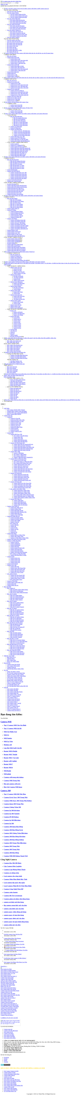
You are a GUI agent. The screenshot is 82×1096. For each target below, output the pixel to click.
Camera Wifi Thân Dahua (20, 503)
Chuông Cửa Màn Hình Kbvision (18, 358)
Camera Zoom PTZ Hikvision (17, 138)
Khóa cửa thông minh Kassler (17, 382)
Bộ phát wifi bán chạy (15, 336)
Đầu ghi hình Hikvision (16, 116)
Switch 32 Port (17, 326)
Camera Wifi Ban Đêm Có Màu (18, 555)
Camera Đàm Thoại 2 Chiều (17, 578)
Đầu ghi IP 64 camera (15, 630)
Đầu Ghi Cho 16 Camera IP (17, 627)
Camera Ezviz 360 (18, 438)
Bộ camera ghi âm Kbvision (17, 26)
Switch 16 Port (17, 323)
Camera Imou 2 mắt (12, 74)
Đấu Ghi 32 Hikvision (16, 618)
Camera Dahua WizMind (13, 241)
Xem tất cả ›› (4, 966)
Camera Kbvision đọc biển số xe (15, 188)
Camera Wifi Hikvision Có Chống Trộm (23, 496)
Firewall (12, 333)
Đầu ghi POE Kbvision (16, 164)
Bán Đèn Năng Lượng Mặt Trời (9, 982)
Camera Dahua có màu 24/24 (14, 234)
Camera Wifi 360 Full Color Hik (21, 470)
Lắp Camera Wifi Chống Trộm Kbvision (23, 494)
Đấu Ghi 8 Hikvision (15, 604)
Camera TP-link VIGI (27, 108)
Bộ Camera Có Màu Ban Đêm (18, 553)
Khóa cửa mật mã (14, 392)
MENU (3, 404)
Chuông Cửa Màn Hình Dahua (18, 356)
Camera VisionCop (30, 251)
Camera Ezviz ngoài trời (13, 89)
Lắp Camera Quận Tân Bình (8, 993)
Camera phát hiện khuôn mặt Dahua (16, 247)
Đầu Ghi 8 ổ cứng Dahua (16, 651)
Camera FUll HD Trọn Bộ (17, 519)
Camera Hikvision (43, 113)
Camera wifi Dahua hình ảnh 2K (18, 227)
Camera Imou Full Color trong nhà (19, 60)
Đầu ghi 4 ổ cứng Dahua (16, 205)
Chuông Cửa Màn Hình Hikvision (19, 355)
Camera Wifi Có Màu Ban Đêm (18, 458)
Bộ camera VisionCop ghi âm (17, 33)
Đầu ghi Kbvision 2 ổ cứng (17, 165)
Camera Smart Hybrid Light (17, 146)
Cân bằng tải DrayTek (19, 299)
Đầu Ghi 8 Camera (12, 601)
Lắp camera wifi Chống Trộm (17, 489)
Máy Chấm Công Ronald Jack (14, 345)
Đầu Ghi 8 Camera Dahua (17, 602)
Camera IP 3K (13, 527)
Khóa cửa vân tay (14, 389)
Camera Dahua (39, 195)
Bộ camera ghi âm (11, 47)
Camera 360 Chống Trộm (16, 536)
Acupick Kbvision (11, 184)
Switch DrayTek (17, 297)
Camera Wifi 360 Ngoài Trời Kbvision (23, 448)
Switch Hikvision (17, 284)
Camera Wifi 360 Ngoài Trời (17, 569)
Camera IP (9, 417)
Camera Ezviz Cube (15, 83)
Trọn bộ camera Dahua (13, 13)
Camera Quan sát (11, 667)
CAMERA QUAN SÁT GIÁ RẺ (9, 1017)
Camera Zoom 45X (15, 562)
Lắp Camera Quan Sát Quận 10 (9, 1003)
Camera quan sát (8, 1029)
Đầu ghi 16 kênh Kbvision (17, 612)
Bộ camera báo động (12, 49)
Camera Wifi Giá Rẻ (9, 1087)
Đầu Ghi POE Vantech (16, 637)
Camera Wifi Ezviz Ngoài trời (21, 476)
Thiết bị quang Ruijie (18, 280)
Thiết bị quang (14, 335)
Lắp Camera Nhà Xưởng (10, 1084)
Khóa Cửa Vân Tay (6, 986)
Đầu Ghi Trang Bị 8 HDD (13, 650)
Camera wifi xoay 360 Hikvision (21, 131)
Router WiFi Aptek (18, 302)
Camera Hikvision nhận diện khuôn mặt (20, 149)
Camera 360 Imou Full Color (20, 467)
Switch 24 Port (17, 325)
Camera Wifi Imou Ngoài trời (20, 474)
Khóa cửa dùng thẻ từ (15, 391)
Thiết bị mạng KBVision (16, 307)
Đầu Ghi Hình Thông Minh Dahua (19, 589)
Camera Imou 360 (18, 437)
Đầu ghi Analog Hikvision (20, 118)
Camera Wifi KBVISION (13, 171)
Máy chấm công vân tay (13, 342)
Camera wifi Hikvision (16, 129)
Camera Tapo (25, 102)
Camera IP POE (14, 428)
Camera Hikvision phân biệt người (19, 151)
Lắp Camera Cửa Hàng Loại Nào (12, 1081)
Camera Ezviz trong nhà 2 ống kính (19, 87)
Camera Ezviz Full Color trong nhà (19, 85)
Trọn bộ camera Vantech (13, 37)
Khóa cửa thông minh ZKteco (17, 384)
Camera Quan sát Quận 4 (13, 699)
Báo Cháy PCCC (11, 657)
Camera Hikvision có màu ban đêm (19, 139)
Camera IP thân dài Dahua (17, 213)
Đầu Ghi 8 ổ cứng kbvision (17, 654)
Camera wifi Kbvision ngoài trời (18, 175)
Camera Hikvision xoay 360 (17, 136)
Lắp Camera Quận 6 (12, 702)
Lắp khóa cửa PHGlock (16, 381)
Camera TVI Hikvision (16, 126)
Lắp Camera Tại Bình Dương (8, 970)
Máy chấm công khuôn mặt (14, 341)
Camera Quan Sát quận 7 (7, 1002)
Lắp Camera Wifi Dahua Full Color (22, 463)
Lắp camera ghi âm (12, 573)
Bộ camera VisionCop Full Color (18, 34)
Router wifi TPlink (18, 315)
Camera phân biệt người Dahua (15, 244)
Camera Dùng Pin (11, 584)
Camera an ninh (8, 1077)
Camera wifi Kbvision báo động (18, 178)
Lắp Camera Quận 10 (12, 707)
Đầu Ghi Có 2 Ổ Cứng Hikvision (18, 641)
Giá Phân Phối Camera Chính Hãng (10, 1006)
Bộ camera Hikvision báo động (18, 23)
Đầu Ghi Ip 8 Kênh (15, 625)
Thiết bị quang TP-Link (19, 273)
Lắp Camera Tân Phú (12, 690)
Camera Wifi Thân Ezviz (19, 502)
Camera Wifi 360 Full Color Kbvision (23, 468)
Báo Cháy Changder (12, 371)
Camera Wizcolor (14, 546)
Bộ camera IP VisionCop (16, 31)
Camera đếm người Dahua (13, 246)
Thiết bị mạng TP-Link (16, 267)
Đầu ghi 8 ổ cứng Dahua (16, 207)
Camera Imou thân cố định (17, 66)
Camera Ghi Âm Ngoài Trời (17, 575)
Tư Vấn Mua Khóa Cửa (13, 684)
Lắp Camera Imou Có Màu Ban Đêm (22, 461)
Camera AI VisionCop (16, 259)
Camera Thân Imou (18, 500)
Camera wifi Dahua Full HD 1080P (19, 225)
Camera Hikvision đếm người (17, 155)
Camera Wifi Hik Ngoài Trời (20, 479)
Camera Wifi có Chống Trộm (17, 535)
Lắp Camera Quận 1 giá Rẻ (14, 694)
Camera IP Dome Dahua (16, 211)
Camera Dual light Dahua (16, 550)
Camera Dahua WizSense (13, 240)
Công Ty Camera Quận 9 (13, 706)
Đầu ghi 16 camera (12, 608)
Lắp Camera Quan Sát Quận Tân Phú (10, 995)
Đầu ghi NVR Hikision (19, 119)
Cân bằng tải (13, 330)
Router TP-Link (17, 270)
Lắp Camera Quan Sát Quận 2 (8, 987)
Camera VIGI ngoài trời (16, 112)
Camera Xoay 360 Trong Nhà (17, 568)
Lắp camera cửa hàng (9, 1036)
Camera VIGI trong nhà (16, 110)
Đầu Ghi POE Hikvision (16, 634)
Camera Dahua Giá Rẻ (9, 1072)
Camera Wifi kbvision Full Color (21, 464)
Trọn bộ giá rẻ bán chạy (13, 11)
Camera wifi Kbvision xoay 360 (18, 172)
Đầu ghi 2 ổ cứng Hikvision (20, 122)
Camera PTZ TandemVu (16, 145)
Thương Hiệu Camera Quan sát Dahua (17, 411)
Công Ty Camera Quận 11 (13, 709)
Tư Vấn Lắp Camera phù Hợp (14, 678)
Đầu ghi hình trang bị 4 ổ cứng (15, 644)
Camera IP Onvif (14, 430)
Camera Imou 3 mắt (12, 76)
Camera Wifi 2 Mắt (15, 451)
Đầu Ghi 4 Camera (12, 594)
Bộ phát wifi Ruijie (18, 276)
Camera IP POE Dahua (16, 214)
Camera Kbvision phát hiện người (15, 190)
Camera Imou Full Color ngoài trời (19, 69)
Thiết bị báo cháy (20, 364)
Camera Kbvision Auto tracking (15, 194)
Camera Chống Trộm (15, 509)
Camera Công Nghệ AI (13, 506)
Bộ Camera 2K (14, 523)
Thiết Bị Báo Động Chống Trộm (15, 668)
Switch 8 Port (16, 322)
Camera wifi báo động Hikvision (21, 135)
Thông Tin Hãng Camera (13, 671)
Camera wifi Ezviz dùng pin (14, 96)
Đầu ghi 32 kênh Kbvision (17, 620)
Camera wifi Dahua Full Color (18, 224)
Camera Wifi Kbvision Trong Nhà (22, 487)
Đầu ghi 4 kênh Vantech (16, 599)
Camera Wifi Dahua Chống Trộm (21, 493)
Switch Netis (16, 293)
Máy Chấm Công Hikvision (14, 346)
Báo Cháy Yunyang (12, 366)
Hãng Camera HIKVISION (14, 414)
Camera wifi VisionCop (16, 257)
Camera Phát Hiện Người (16, 510)
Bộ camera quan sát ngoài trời (14, 44)
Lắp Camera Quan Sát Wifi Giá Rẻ (9, 1005)
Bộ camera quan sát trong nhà (14, 43)
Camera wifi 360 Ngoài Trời (17, 443)
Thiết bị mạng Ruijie (15, 274)
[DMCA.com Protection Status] (5, 1065)
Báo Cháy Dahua (11, 372)
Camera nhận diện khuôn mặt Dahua (16, 248)
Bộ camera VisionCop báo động (18, 36)
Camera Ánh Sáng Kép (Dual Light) (16, 539)
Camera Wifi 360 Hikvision (20, 441)
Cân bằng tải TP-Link (19, 272)
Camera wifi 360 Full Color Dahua (22, 471)
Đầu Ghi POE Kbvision (16, 635)
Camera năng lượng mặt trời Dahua (16, 236)
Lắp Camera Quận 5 (6, 999)
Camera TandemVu (15, 543)
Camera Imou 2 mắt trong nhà (17, 63)
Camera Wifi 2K (14, 525)
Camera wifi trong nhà (16, 481)
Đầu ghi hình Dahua (12, 198)
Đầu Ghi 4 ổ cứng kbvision (17, 648)
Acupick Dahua (11, 243)
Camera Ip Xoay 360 (15, 424)
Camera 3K (13, 526)
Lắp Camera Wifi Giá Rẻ (13, 666)
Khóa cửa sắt (13, 395)
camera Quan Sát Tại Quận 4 (8, 998)
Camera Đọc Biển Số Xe (16, 507)
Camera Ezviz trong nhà (13, 82)
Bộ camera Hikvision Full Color (18, 21)
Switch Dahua (17, 289)
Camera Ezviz (61, 77)
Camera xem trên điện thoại (11, 1030)
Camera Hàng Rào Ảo (16, 513)
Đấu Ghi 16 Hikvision (16, 611)
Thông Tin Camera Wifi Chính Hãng (16, 676)
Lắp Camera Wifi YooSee (10, 1088)
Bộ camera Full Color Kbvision (18, 27)
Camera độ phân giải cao (13, 516)
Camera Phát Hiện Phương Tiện (18, 512)
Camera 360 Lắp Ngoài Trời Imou (22, 445)
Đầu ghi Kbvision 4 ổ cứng (17, 166)
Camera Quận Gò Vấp (6, 992)
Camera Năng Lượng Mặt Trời (15, 582)
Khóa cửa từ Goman (15, 385)
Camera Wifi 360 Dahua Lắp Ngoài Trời (23, 447)
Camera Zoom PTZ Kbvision (14, 179)
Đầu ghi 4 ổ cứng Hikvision (20, 123)
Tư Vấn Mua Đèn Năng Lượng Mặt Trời (17, 686)
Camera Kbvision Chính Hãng (11, 1074)
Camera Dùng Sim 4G (12, 585)
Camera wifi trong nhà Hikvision (21, 132)
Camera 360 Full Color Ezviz (20, 466)
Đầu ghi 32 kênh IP (15, 628)
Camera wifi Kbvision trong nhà (18, 174)
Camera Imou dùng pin (13, 72)
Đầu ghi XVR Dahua (15, 200)
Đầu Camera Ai (11, 588)
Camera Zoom (10, 556)
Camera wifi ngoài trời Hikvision (21, 133)
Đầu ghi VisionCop (15, 254)
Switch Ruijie (16, 279)
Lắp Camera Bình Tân (12, 693)
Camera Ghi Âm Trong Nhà (17, 576)
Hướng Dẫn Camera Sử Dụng (14, 680)
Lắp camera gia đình (9, 1035)
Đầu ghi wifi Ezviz (12, 80)
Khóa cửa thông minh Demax (17, 379)
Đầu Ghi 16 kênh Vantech (16, 614)
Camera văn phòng (8, 1033)
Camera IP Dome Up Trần (17, 421)
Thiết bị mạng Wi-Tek (15, 305)
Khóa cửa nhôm (14, 397)
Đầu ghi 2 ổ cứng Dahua (16, 204)
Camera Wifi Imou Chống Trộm (21, 490)
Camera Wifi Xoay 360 (16, 434)
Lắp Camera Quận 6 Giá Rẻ (8, 1000)
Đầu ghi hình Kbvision (13, 159)
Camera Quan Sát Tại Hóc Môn (9, 1010)
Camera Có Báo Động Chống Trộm (19, 538)
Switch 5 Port (16, 320)
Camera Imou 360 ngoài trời (17, 67)
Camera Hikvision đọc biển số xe (18, 152)
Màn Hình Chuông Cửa (16, 362)
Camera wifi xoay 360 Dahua (17, 223)
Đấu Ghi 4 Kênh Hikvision (17, 597)
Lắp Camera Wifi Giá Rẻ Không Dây (13, 1085)
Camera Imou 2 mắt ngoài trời (17, 70)
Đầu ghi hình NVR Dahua (17, 201)
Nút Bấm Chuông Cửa (16, 361)
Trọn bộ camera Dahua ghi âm (18, 14)
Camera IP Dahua (11, 210)
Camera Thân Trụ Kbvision (20, 504)
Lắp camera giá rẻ (8, 1032)
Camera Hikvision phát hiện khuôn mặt (20, 148)
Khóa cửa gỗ (13, 398)
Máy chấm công (52, 338)
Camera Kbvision (41, 156)
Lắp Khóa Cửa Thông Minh (8, 985)
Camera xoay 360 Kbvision (14, 181)
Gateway (12, 332)
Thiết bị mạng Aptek (15, 300)
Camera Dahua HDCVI (13, 208)
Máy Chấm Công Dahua (13, 349)
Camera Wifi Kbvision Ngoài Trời (22, 480)
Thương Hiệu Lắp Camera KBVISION (17, 412)
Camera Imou (49, 53)
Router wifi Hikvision (19, 283)
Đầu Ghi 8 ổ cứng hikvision (17, 653)
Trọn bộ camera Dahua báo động (18, 17)
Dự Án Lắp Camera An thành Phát (16, 673)
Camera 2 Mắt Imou (18, 453)
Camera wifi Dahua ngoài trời (17, 221)
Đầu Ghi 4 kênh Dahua (16, 595)
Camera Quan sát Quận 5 (13, 700)
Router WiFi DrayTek (19, 296)
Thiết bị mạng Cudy (15, 306)
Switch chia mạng (14, 316)
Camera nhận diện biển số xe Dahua (16, 250)
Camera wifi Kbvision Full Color (18, 177)
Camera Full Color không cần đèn (18, 260)
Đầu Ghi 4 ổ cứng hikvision (17, 647)
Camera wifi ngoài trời (16, 473)
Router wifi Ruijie (18, 312)
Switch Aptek (16, 303)
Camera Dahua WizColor (13, 238)
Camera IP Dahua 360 (15, 217)
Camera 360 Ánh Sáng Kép (17, 571)
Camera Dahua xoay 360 (13, 233)
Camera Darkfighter (15, 545)
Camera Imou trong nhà (13, 57)
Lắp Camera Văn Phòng (10, 1082)
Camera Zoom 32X (15, 561)
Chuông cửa (22, 352)
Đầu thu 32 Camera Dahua (17, 617)
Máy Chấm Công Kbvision (14, 351)
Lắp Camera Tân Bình (12, 689)
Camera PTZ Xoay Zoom (16, 572)
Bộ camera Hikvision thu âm (17, 20)
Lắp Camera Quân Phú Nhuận (15, 691)
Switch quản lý (17, 319)
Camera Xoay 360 (11, 565)
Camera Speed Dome (12, 563)
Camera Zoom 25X (15, 559)
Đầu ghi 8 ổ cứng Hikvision (20, 125)
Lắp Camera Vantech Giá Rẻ (11, 1071)
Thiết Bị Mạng (10, 658)
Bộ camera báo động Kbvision (18, 28)
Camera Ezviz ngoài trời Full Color (19, 92)
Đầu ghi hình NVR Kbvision (17, 162)
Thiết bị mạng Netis (15, 290)
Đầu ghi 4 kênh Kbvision (16, 598)
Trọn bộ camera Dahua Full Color (18, 15)
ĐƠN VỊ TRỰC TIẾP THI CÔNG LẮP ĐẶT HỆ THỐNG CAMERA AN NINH (23, 1068)
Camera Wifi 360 (14, 566)
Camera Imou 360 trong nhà (17, 61)
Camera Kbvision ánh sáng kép (15, 191)
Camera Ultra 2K (14, 522)
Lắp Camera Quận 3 (12, 697)
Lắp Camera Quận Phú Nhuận (8, 1009)
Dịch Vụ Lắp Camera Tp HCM (15, 681)
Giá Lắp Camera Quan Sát (7, 983)
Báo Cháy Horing (11, 368)
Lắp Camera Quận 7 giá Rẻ (14, 703)
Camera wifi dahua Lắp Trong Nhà (22, 486)
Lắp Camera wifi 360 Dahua (20, 435)
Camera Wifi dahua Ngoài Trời (21, 477)
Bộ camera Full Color (12, 46)
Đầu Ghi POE (10, 631)
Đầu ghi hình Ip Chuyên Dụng (15, 622)
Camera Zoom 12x (15, 558)
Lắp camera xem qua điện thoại (12, 1079)
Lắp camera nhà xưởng (10, 1038)
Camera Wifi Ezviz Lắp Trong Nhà (22, 483)
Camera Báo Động (12, 533)
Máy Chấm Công (11, 660)
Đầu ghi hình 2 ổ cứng (12, 638)
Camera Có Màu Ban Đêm (14, 540)
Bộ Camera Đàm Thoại (16, 579)
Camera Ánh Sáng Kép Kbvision (18, 552)
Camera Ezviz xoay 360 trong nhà (19, 86)
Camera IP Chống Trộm (16, 427)
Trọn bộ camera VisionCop (14, 30)
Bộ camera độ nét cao (12, 51)
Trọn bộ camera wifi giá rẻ (13, 40)
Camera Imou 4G (11, 73)
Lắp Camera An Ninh (6, 969)
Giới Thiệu (6, 408)
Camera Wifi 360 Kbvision (20, 440)
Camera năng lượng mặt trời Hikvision (20, 141)
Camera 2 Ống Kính (12, 581)
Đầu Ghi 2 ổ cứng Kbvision (17, 643)
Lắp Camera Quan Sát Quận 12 (9, 976)
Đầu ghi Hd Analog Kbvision (17, 161)
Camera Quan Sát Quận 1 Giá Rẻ (9, 1008)
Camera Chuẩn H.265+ (16, 431)
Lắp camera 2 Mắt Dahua (19, 454)
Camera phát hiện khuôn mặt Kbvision (17, 185)
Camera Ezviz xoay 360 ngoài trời (19, 93)
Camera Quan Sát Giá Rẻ (13, 664)
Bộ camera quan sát (44, 8)
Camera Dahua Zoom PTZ (14, 231)
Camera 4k (13, 530)
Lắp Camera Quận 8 (12, 704)
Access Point (13, 329)
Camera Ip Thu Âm (15, 425)
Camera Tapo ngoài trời (16, 106)
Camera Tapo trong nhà (16, 105)
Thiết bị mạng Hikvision (16, 282)
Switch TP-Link (17, 269)
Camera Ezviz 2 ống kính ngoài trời (19, 95)
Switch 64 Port (17, 328)
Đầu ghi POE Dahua (15, 202)
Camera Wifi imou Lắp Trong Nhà (22, 484)
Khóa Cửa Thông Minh (13, 661)
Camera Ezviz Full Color (19, 460)
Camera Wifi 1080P (15, 520)
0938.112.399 (4, 4)
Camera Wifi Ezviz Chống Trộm (21, 492)
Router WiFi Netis (18, 292)
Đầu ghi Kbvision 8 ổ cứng (17, 168)
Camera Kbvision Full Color (14, 192)
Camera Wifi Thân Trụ (16, 499)
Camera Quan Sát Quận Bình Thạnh (10, 990)
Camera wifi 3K (14, 529)
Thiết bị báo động (75, 400)
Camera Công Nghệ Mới (16, 515)
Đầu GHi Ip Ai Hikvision (16, 591)
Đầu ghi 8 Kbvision (15, 605)
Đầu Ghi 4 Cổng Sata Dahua (17, 645)
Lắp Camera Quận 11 (6, 1013)
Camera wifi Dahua (12, 218)
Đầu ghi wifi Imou (11, 56)
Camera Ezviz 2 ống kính (13, 99)
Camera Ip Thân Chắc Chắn (17, 420)
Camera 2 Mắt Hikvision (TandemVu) (23, 457)
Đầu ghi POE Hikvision (19, 120)
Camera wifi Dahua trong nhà (17, 220)
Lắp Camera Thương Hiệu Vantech (16, 410)
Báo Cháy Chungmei (12, 369)
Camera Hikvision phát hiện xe (18, 154)
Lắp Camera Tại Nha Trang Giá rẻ (9, 972)
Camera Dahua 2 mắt (12, 230)
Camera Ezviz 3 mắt (12, 100)
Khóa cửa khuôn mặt (15, 388)
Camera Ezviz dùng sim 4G (14, 97)
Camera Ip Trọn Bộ (15, 418)
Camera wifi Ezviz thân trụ (17, 90)
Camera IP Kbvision (12, 169)
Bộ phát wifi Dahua (18, 287)
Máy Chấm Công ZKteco (13, 348)
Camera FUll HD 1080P (16, 517)
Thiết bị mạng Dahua (15, 286)
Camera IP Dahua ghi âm (16, 215)
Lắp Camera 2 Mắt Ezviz (19, 456)
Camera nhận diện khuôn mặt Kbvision (17, 187)
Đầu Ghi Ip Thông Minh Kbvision (19, 592)
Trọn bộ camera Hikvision (13, 18)
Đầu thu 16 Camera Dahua (17, 609)
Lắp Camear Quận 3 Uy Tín (8, 973)
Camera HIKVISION (9, 1075)
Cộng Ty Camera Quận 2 (13, 696)
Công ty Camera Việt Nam (14, 683)
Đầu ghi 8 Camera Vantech (17, 607)
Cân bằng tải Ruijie (18, 277)
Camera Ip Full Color (15, 422)
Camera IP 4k (13, 532)
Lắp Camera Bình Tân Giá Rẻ (8, 989)
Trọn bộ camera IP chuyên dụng (15, 41)
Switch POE (16, 318)
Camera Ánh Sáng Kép (16, 549)
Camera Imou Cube (15, 59)
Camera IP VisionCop (15, 256)
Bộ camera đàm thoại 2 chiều (14, 50)
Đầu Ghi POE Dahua (15, 632)
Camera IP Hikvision (15, 128)
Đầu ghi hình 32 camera (13, 615)
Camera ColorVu (14, 143)
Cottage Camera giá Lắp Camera (15, 674)
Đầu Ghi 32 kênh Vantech (16, 621)
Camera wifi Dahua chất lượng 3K (19, 228)
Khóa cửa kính (14, 394)
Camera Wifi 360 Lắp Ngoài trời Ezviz (23, 444)
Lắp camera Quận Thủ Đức (8, 1012)
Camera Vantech (41, 261)
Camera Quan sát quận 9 (7, 1015)
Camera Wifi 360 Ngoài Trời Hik (21, 450)
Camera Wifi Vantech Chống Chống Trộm (24, 497)
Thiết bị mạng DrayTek (16, 295)
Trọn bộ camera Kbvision (13, 24)
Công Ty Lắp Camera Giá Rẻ (8, 980)
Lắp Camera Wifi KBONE (10, 1089)
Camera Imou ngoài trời (13, 64)
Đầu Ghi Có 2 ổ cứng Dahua (17, 640)
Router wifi (13, 310)
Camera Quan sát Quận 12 (13, 710)
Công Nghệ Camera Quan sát (14, 677)
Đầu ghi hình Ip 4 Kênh (16, 624)
